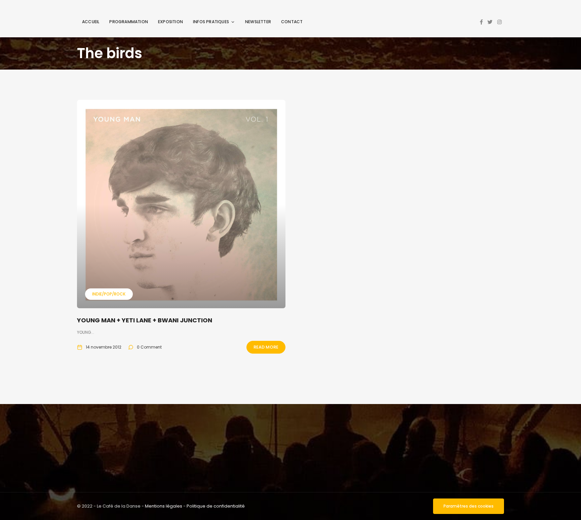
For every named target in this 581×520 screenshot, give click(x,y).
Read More (266, 347)
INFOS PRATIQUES (211, 22)
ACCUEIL (90, 22)
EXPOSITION (170, 22)
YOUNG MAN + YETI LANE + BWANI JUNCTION (144, 320)
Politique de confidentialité (216, 506)
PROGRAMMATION (128, 22)
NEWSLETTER (258, 22)
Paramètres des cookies (468, 506)
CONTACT (292, 22)
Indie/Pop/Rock (108, 294)
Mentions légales (163, 506)
